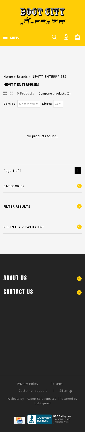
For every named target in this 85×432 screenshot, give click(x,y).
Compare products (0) (54, 93)
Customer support (33, 390)
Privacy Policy (27, 384)
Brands (22, 76)
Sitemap (65, 390)
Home (8, 76)
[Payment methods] (19, 423)
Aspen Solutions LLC (42, 399)
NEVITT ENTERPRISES (49, 76)
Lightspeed (42, 403)
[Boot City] (43, 16)
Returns (57, 384)
